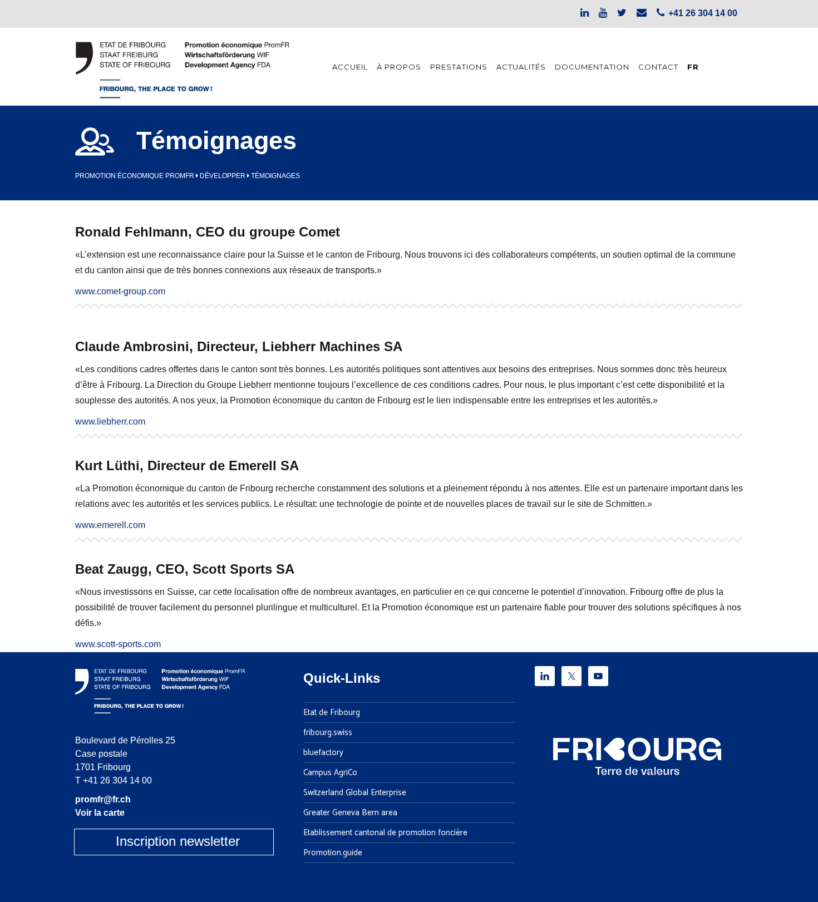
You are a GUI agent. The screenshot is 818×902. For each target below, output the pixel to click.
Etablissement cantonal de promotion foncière (385, 833)
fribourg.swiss (327, 733)
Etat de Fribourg (331, 712)
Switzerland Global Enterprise (354, 793)
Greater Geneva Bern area (350, 813)
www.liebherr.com (110, 421)
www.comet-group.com (120, 291)
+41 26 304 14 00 (117, 780)
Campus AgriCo (330, 773)
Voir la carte (100, 812)
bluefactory (323, 753)
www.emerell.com (110, 525)
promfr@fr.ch (103, 799)
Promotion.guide (332, 853)
